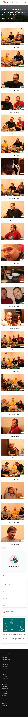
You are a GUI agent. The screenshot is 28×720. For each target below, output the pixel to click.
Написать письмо (5, 705)
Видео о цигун (4, 697)
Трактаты (4, 695)
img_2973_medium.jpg (14, 544)
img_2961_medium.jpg (14, 436)
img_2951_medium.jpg (14, 220)
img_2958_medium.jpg (14, 371)
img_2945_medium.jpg (14, 112)
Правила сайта (5, 678)
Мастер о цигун (5, 661)
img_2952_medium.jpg (14, 242)
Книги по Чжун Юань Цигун (7, 698)
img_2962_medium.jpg (14, 458)
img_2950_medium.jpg (14, 198)
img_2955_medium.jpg (14, 306)
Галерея (10, 18)
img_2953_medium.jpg (14, 263)
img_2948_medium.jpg (14, 177)
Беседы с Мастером (6, 691)
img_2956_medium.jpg (14, 328)
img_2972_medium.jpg (14, 522)
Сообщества (4, 598)
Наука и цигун (4, 686)
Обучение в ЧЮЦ (5, 664)
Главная (3, 18)
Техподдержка (5, 707)
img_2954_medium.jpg (14, 285)
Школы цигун (4, 657)
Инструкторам (5, 581)
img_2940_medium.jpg (14, 47)
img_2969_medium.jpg (14, 501)
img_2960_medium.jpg (14, 414)
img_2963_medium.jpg (14, 479)
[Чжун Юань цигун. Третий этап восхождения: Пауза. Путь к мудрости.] (14, 625)
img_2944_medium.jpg (14, 90)
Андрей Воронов (14, 566)
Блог (3, 591)
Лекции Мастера (5, 690)
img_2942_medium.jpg (14, 69)
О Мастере (4, 662)
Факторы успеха (5, 668)
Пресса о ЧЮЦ (5, 693)
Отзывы (3, 602)
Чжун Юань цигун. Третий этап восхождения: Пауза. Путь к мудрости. (14, 635)
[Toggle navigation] (25, 2)
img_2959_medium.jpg (14, 393)
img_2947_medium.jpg (14, 155)
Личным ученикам (6, 584)
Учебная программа (6, 659)
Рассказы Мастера (6, 688)
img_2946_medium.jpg (14, 133)
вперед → (8, 547)
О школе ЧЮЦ (4, 655)
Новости (4, 588)
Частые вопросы (5, 679)
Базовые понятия (5, 669)
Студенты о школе (5, 666)
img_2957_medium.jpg (14, 350)
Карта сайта (4, 676)
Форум (3, 605)
